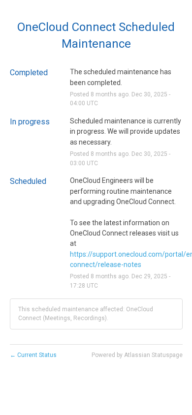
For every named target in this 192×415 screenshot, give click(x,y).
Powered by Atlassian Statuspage (137, 355)
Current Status (33, 355)
